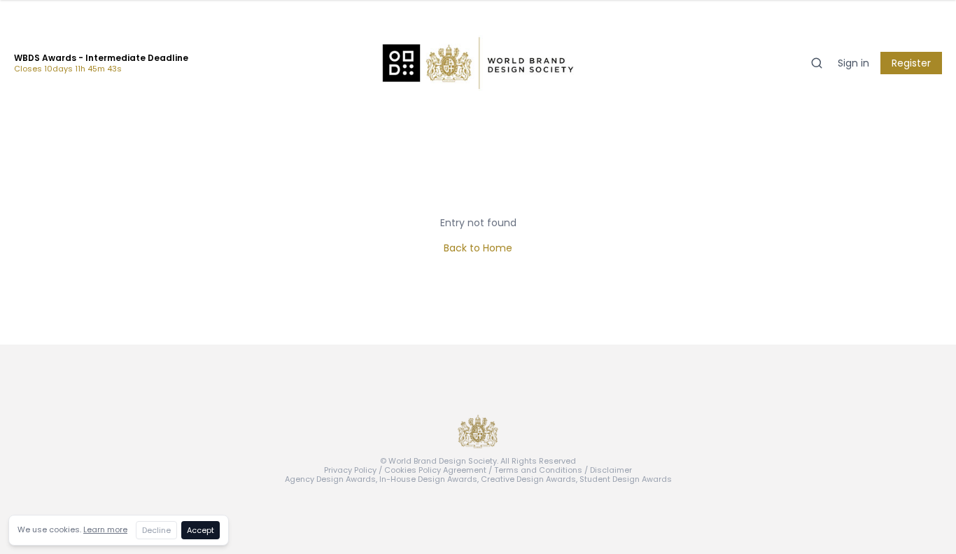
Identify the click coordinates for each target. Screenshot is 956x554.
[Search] (817, 63)
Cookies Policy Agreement (435, 470)
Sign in (853, 63)
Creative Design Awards (528, 479)
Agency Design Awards (330, 479)
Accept (200, 530)
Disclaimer (611, 470)
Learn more (105, 529)
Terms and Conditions (538, 470)
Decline (156, 530)
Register (911, 63)
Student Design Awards (625, 479)
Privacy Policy (350, 470)
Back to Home (478, 248)
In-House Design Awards (428, 479)
